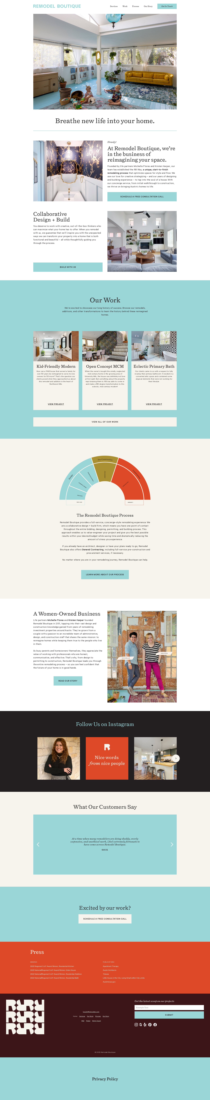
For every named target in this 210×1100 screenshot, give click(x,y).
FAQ (82, 1021)
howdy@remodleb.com (91, 1012)
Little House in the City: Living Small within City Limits (124, 978)
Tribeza (106, 974)
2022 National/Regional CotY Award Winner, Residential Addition (56, 974)
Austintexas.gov (109, 982)
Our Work (90, 1016)
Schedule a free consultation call (142, 196)
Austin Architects (109, 970)
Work (124, 6)
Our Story (148, 6)
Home (75, 1016)
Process (135, 6)
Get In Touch (167, 6)
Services (114, 6)
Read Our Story (67, 681)
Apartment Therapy (110, 966)
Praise (88, 1021)
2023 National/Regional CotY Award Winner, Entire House (53, 970)
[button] (176, 758)
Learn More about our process (105, 574)
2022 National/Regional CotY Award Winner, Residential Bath (54, 978)
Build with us (68, 267)
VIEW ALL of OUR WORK (105, 422)
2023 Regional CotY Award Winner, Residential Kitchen (52, 966)
